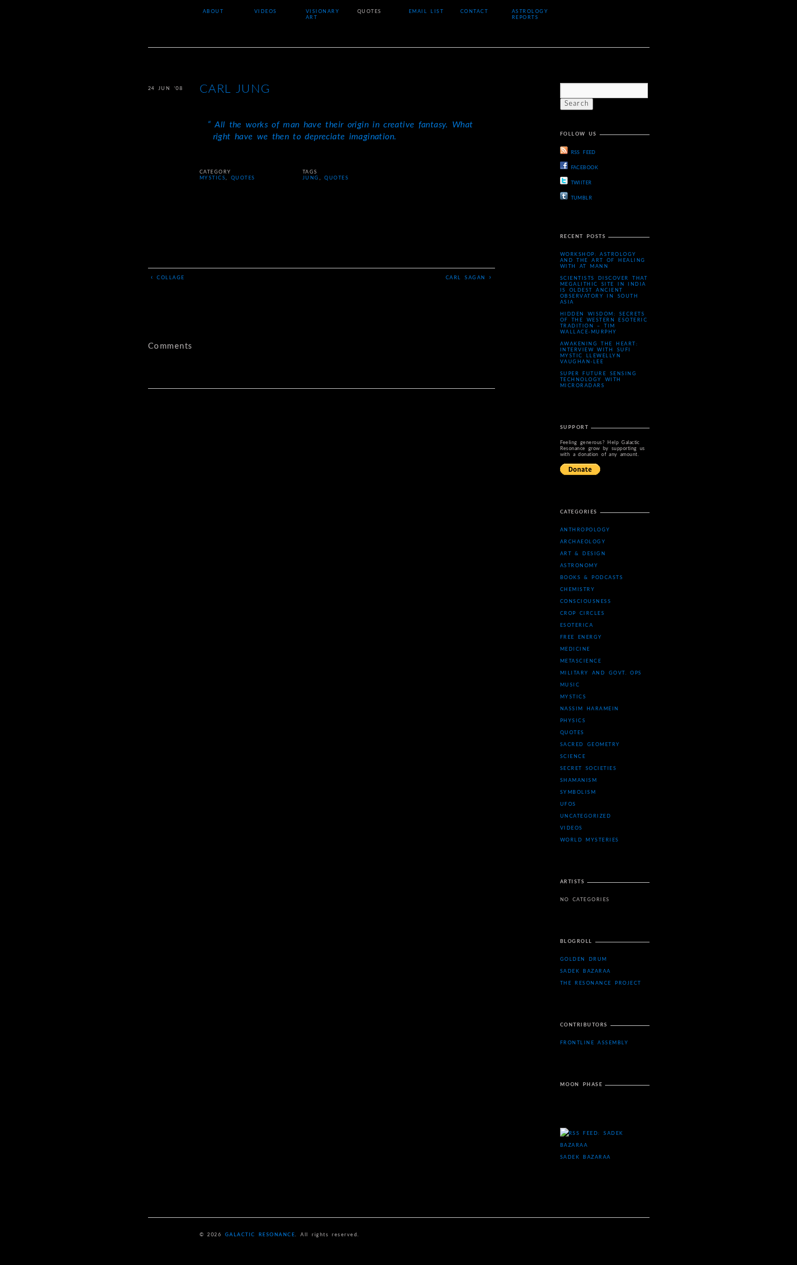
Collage (168, 277)
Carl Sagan (469, 277)
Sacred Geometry (590, 744)
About (213, 11)
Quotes (369, 11)
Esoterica (577, 625)
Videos (265, 11)
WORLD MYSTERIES (589, 840)
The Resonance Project (600, 983)
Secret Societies (588, 768)
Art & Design (583, 553)
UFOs (568, 804)
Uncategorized (586, 816)
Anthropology (585, 530)
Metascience (581, 661)
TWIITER (581, 183)
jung (311, 178)
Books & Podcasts (592, 577)
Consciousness (586, 601)
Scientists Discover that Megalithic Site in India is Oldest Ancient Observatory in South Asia (604, 290)
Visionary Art (323, 14)
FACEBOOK (585, 167)
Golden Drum (583, 959)
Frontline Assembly (594, 1043)
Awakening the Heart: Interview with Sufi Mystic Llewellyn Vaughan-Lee (599, 353)
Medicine (575, 649)
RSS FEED (583, 152)
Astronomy (579, 565)
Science (573, 756)
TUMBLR (582, 198)
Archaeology (583, 542)
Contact (474, 11)
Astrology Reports (530, 14)
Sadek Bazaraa (585, 971)
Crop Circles (582, 613)
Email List (426, 11)
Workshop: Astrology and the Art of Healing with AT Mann (603, 260)
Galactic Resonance (260, 1234)
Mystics (213, 178)
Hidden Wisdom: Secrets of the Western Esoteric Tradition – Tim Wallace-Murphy (604, 323)
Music (570, 685)
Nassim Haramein (589, 709)
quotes (336, 178)
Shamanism (578, 780)
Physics (573, 720)
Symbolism (578, 792)
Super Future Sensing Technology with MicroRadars (598, 379)
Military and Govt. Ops (601, 673)
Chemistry (577, 589)
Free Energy (581, 637)
